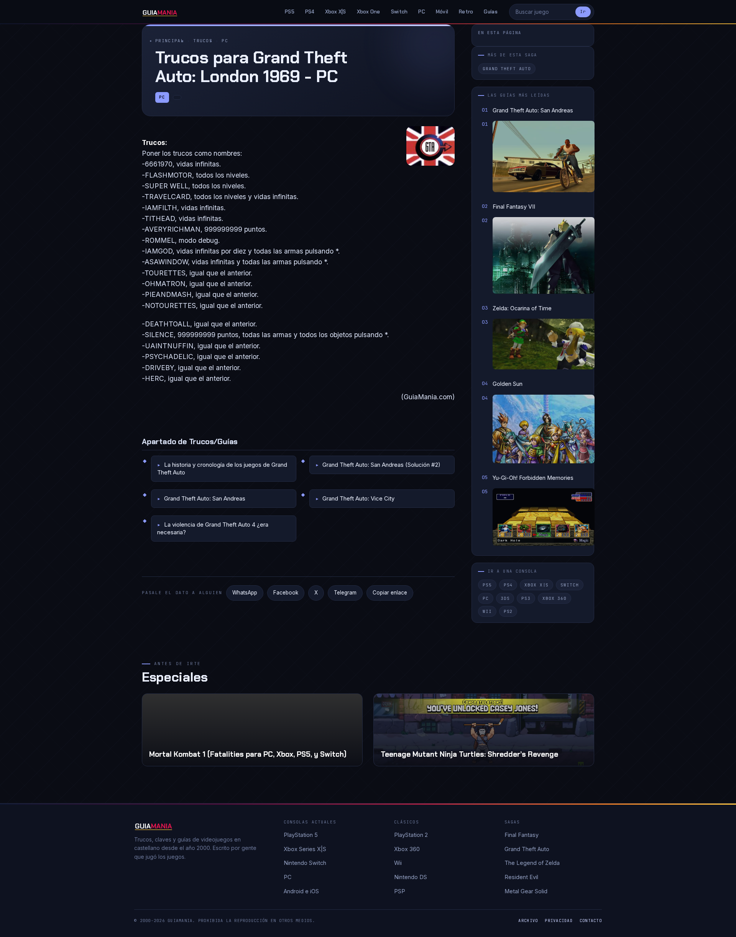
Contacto (591, 920)
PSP (399, 891)
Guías (490, 11)
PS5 (289, 11)
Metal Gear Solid (525, 891)
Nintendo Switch (305, 863)
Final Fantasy (521, 835)
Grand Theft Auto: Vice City (358, 498)
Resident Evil (521, 877)
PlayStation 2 (411, 835)
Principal (169, 40)
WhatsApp (244, 593)
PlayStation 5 (301, 835)
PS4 (309, 11)
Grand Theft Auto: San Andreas (204, 498)
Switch (399, 11)
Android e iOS (301, 891)
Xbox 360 (554, 598)
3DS (505, 598)
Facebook (285, 593)
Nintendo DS (410, 877)
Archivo (528, 920)
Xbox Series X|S (305, 849)
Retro (466, 11)
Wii (487, 611)
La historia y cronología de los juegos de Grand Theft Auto (222, 468)
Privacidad (559, 920)
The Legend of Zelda (532, 863)
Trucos (202, 40)
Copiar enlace (390, 593)
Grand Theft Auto (507, 68)
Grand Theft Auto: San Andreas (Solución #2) (381, 464)
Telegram (345, 593)
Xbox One (368, 11)
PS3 (526, 598)
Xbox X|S (335, 11)
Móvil (442, 11)
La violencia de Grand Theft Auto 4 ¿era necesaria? (212, 528)
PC (421, 11)
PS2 (508, 611)
